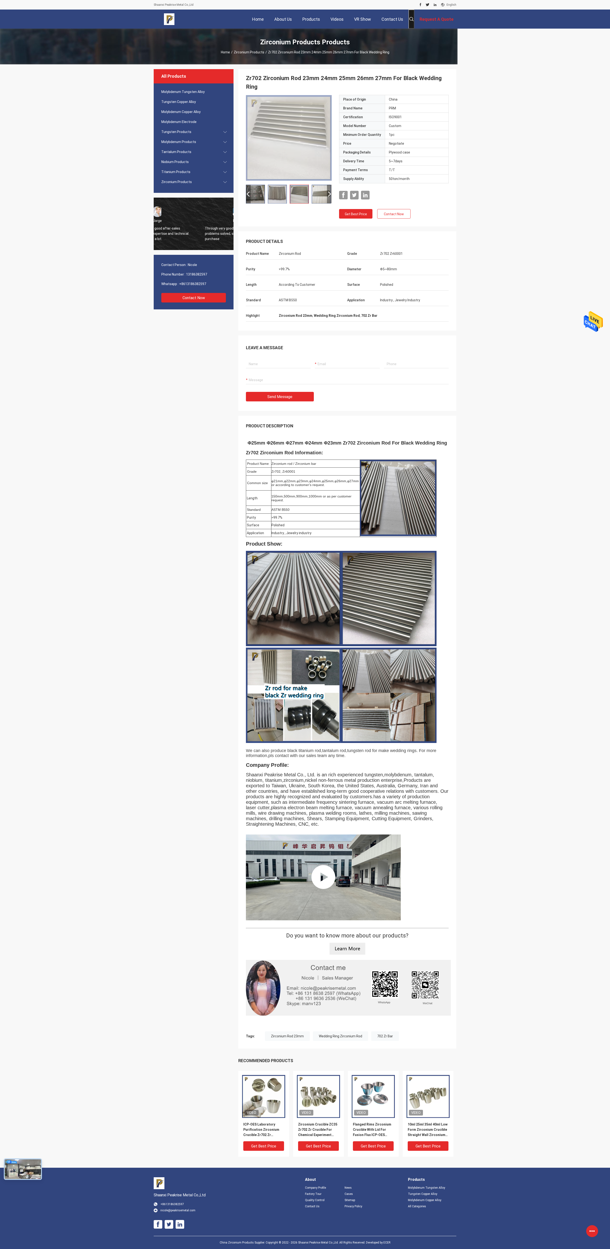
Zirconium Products (249, 52)
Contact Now (194, 298)
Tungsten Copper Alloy (178, 102)
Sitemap (350, 1200)
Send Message (279, 396)
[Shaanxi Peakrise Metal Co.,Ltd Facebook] (420, 5)
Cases (349, 1194)
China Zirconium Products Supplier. (243, 1242)
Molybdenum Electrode (179, 122)
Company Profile (315, 1187)
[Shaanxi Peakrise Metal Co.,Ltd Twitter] (427, 5)
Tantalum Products (176, 152)
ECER (387, 1242)
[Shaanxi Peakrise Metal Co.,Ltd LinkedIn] (435, 5)
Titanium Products (175, 172)
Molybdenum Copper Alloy (181, 112)
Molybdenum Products (178, 142)
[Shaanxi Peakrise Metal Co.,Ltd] (169, 19)
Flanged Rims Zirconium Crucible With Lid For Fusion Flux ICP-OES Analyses (372, 1129)
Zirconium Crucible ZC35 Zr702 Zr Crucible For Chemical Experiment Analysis (317, 1129)
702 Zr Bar (385, 1036)
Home (225, 52)
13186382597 (196, 274)
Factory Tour (313, 1194)
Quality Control (315, 1200)
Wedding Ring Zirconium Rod (340, 1036)
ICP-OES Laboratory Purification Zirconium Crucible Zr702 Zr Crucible (261, 1129)
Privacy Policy (353, 1206)
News (348, 1187)
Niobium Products (175, 162)
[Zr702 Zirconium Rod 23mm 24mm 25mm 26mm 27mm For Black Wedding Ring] (289, 138)
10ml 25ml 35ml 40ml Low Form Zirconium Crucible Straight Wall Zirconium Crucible (427, 1129)
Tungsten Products (176, 132)
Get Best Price (356, 214)
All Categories (417, 1206)
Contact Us (312, 1206)
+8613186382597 (192, 284)
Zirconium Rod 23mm (287, 1036)
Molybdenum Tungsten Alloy (183, 92)
